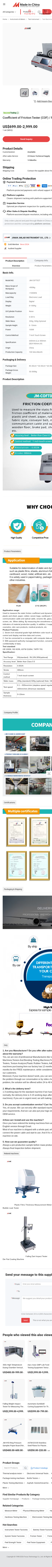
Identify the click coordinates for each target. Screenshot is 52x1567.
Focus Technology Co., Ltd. (34, 1557)
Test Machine (47, 19)
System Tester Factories (15, 1536)
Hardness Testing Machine (16, 1517)
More (5, 1547)
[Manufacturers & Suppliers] (26, 4)
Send (25, 1320)
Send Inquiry (26, 139)
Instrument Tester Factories (16, 1529)
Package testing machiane (14, 1478)
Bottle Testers (32, 1478)
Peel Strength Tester (13, 1542)
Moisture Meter (11, 1510)
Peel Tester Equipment (36, 1542)
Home (5, 19)
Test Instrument (33, 19)
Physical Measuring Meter (33, 1510)
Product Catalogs (40, 1468)
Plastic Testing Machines (13, 1483)
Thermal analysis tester (12, 1473)
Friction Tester (36, 1536)
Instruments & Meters (17, 19)
